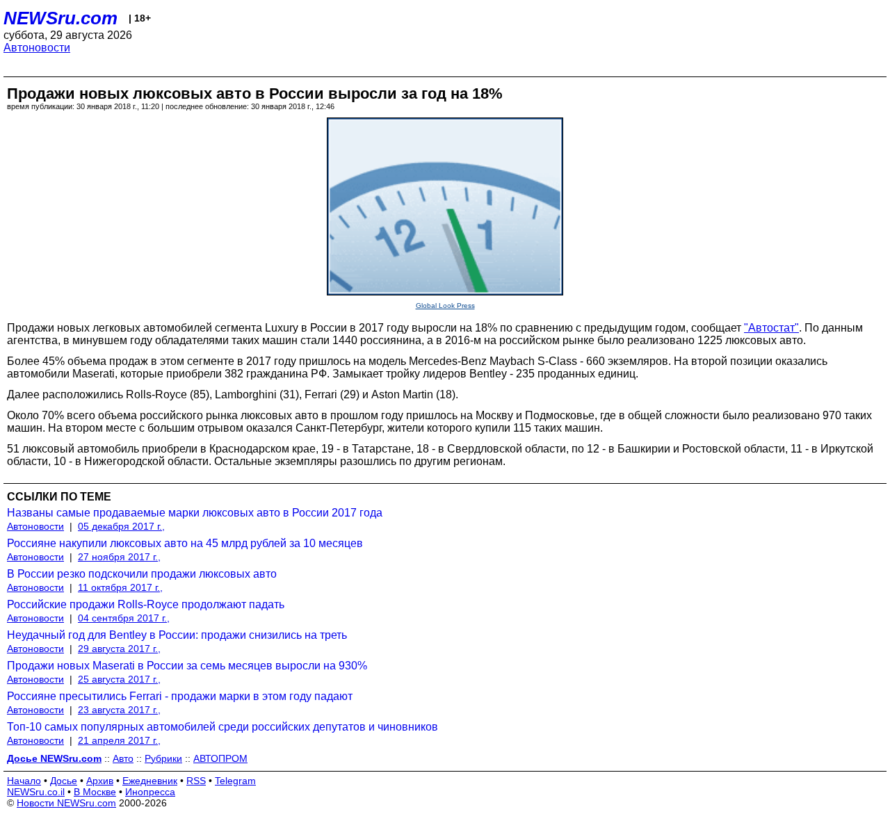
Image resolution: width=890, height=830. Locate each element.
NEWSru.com (60, 18)
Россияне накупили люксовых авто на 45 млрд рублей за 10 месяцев (185, 543)
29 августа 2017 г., (119, 648)
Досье (63, 780)
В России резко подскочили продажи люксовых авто (142, 574)
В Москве (95, 791)
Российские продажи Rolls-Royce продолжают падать (145, 604)
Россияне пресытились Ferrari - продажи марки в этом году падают (180, 696)
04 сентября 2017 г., (124, 618)
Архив (99, 780)
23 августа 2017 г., (119, 709)
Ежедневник (149, 780)
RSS (196, 780)
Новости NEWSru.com (66, 802)
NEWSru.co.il (36, 791)
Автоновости (36, 48)
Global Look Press (445, 305)
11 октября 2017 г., (120, 587)
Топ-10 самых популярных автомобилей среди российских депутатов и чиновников (222, 727)
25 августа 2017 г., (119, 679)
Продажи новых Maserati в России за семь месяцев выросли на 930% (187, 666)
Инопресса (150, 791)
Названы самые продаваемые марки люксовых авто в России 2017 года (194, 513)
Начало (24, 780)
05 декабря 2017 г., (121, 526)
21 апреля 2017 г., (119, 740)
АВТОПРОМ (220, 758)
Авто (123, 758)
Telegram (235, 780)
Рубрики (163, 758)
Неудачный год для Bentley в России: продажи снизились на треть (177, 635)
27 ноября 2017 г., (119, 556)
